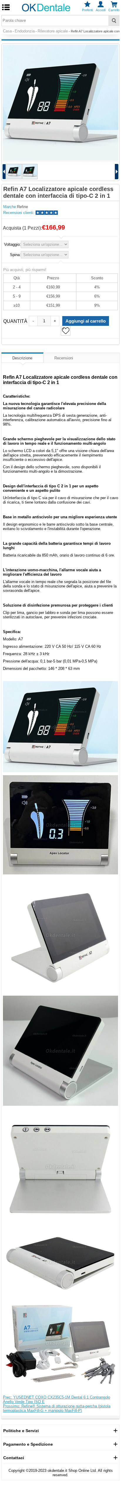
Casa (7, 31)
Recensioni (63, 358)
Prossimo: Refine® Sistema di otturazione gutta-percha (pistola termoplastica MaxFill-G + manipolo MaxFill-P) (56, 1408)
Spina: (15, 255)
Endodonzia (25, 31)
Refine (22, 207)
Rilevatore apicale (53, 31)
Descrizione (22, 358)
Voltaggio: (12, 244)
